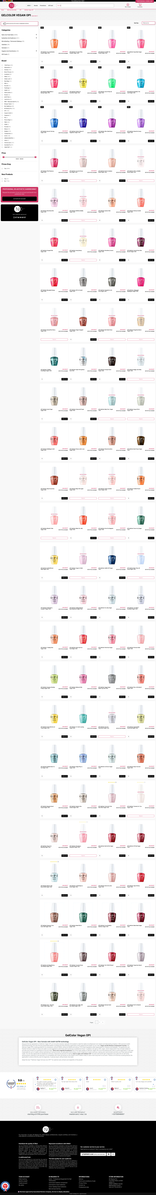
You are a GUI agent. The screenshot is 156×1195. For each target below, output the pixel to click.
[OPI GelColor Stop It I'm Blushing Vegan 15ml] (54, 833)
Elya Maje (7, 81)
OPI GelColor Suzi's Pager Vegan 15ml (47, 410)
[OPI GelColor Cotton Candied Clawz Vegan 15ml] (112, 476)
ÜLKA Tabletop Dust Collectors (57, 1187)
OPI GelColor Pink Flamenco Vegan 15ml (47, 172)
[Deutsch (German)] (7, 0)
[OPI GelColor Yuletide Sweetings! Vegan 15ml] (54, 357)
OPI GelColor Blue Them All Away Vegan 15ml (133, 569)
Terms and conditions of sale (87, 1181)
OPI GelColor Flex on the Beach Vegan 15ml (134, 688)
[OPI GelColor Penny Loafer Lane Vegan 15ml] (83, 436)
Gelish (7, 90)
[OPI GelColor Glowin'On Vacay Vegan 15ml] (141, 118)
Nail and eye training (55, 1189)
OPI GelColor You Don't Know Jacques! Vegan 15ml (76, 966)
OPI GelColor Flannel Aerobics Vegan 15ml (105, 449)
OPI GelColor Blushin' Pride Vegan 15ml (47, 529)
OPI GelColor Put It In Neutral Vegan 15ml (134, 1005)
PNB (7, 122)
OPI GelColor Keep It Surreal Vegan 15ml (133, 767)
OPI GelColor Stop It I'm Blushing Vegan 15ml (46, 847)
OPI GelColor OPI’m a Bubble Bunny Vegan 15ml (133, 172)
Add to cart (64, 61)
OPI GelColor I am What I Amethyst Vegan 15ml (133, 608)
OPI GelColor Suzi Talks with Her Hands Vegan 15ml (76, 1005)
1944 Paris (8, 65)
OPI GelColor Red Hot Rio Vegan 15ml (105, 847)
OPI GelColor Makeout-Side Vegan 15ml (76, 688)
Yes (7, 168)
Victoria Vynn (9, 142)
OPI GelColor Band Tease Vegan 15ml (134, 449)
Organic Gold (8, 113)
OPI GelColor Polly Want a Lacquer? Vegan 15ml (46, 608)
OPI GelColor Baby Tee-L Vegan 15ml (105, 410)
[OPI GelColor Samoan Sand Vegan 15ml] (112, 992)
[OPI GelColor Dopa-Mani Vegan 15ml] (141, 39)
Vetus (6, 140)
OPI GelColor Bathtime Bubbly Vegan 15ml (76, 211)
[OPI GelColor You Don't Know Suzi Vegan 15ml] (83, 158)
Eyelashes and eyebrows (10, 38)
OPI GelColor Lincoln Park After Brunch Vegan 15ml (134, 251)
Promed (7, 126)
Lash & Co (8, 99)
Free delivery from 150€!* (77, 0)
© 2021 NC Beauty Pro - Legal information (78, 1193)
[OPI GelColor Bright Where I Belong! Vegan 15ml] (54, 79)
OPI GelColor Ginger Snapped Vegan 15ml (76, 330)
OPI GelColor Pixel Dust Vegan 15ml (105, 648)
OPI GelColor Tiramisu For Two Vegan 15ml (134, 807)
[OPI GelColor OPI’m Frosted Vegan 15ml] (83, 277)
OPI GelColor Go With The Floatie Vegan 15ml (104, 52)
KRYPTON (7, 97)
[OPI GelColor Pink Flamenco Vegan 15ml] (54, 158)
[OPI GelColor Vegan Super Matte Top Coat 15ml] (112, 674)
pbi (6, 117)
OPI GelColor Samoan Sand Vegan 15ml (104, 1005)
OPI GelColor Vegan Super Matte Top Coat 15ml (104, 688)
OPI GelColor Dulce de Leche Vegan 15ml (105, 886)
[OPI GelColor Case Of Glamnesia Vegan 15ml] (112, 714)
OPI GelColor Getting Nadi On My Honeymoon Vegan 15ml (76, 608)
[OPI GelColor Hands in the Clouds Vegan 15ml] (83, 793)
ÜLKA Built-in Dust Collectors (57, 1184)
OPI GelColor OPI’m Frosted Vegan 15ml (76, 291)
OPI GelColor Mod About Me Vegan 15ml (47, 211)
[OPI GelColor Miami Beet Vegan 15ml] (141, 912)
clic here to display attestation (60, 1191)
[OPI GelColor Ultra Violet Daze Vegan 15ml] (112, 118)
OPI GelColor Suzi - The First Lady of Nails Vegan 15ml (47, 1005)
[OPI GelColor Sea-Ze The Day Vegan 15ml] (54, 118)
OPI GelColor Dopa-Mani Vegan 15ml (134, 52)
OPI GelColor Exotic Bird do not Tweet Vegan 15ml (48, 727)
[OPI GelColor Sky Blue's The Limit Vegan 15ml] (141, 79)
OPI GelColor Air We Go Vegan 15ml (105, 767)
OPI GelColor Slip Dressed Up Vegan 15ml (47, 489)
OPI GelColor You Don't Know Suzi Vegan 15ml (76, 172)
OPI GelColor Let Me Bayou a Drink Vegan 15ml (76, 886)
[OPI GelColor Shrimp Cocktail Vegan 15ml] (141, 198)
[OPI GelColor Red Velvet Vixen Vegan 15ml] (112, 317)
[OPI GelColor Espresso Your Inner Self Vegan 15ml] (54, 912)
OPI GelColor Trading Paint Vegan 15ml (47, 648)
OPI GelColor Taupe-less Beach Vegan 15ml (134, 966)
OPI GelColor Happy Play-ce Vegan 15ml (76, 767)
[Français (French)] (3, 0)
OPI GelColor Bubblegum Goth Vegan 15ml (48, 449)
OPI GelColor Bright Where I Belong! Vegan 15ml (47, 92)
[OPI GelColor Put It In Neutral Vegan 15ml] (141, 992)
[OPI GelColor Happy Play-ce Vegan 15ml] (83, 754)
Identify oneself (23, 1181)
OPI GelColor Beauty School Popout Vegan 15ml (47, 807)
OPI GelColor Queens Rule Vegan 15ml (104, 211)
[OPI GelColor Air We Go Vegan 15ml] (112, 754)
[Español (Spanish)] (10, 0)
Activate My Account (19, 198)
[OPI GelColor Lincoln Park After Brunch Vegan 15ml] (141, 237)
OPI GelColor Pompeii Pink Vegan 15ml (47, 251)
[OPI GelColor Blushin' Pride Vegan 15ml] (54, 515)
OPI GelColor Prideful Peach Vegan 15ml (133, 489)
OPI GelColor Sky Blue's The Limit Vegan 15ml (133, 92)
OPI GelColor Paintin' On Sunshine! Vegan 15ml (75, 92)
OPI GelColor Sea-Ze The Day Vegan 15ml (47, 132)
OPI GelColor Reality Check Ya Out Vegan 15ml (48, 767)
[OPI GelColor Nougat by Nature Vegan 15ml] (141, 317)
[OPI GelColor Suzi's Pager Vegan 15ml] (54, 396)
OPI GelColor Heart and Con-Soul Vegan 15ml (76, 648)
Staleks (7, 131)
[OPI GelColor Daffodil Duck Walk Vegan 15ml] (54, 555)
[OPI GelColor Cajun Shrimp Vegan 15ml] (141, 873)
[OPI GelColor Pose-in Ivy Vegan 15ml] (141, 515)
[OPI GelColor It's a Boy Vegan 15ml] (112, 595)
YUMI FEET (8, 147)
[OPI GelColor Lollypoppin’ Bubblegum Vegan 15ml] (141, 277)
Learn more (34, 15)
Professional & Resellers (144, 1)
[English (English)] (5, 0)
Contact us (82, 1185)
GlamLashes (8, 92)
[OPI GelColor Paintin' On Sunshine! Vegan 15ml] (83, 79)
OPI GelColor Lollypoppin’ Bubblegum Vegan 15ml (133, 291)
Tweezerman (8, 133)
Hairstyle (5, 48)
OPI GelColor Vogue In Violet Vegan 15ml (76, 569)
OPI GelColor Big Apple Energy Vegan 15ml (48, 291)
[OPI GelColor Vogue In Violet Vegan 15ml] (83, 555)
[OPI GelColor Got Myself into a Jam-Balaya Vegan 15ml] (54, 952)
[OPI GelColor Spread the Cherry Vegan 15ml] (54, 317)
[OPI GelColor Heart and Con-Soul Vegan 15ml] (83, 634)
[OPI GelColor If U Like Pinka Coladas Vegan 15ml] (83, 39)
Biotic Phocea (9, 72)
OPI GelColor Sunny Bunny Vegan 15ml (76, 251)
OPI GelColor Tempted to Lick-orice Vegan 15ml (105, 291)
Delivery (81, 1179)
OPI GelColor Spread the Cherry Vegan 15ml (48, 330)
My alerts (21, 1185)
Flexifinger (7, 88)
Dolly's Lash (8, 78)
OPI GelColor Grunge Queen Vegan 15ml (104, 370)
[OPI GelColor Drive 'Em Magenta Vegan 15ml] (112, 515)
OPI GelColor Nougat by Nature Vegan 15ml (134, 330)
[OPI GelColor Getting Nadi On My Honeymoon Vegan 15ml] (83, 595)
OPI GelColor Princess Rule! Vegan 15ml (133, 648)
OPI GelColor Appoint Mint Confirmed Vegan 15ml (133, 727)
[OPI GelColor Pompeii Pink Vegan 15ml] (54, 237)
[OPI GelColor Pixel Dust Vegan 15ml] (112, 634)
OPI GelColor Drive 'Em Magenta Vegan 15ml (105, 529)
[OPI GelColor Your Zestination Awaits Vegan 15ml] (54, 39)
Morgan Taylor (9, 104)
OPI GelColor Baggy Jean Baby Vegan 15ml (134, 370)
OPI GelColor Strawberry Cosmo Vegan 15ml (105, 251)
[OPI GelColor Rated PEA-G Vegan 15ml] (83, 912)
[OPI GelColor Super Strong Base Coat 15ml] (83, 357)
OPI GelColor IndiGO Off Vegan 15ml (105, 569)
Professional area (84, 1187)
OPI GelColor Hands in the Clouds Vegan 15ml (75, 807)
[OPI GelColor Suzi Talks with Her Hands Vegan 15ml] (83, 992)
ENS (6, 83)
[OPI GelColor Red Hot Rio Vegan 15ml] (112, 833)
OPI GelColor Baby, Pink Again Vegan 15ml (76, 489)
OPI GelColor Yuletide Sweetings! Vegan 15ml (46, 370)
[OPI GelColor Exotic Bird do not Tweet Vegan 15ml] (54, 714)
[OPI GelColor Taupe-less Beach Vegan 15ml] (141, 952)
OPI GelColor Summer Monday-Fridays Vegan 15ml (48, 688)
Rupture (83, 180)
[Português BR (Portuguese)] (9, 0)
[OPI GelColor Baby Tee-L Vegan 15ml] (112, 396)
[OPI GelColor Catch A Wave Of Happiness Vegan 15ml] (83, 118)
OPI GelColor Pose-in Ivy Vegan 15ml (134, 529)
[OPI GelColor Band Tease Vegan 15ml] (141, 436)
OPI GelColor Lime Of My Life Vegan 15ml (105, 92)
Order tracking (23, 1179)
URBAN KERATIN (9, 138)
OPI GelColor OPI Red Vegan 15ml (133, 847)
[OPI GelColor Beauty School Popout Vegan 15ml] (54, 793)
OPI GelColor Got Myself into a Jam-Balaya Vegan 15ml (48, 966)
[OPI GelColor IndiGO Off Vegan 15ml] (112, 555)
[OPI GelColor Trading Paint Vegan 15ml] (54, 634)
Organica (7, 115)
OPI (6, 110)
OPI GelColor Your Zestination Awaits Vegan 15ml (48, 52)
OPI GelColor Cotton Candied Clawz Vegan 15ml (105, 489)
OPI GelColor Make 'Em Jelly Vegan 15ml (76, 529)
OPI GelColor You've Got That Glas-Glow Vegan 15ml (105, 807)
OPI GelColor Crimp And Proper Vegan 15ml (77, 410)
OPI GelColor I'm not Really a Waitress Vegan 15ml (104, 926)
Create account (23, 1183)
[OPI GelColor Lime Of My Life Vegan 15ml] (112, 79)
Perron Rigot (8, 120)
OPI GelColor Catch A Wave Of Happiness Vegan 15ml (77, 132)
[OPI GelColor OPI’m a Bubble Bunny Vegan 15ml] (141, 158)
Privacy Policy (83, 1183)
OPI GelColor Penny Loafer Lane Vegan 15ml (77, 449)
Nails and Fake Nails (10, 35)
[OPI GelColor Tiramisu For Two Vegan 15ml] (141, 793)
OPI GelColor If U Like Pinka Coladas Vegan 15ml (76, 52)
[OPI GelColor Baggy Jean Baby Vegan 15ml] (141, 357)
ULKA (7, 135)
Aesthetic (6, 44)
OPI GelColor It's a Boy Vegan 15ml (105, 608)
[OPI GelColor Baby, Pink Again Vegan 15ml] (83, 476)
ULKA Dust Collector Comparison (58, 1182)
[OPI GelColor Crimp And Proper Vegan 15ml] (83, 396)
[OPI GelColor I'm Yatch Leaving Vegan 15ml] (83, 714)
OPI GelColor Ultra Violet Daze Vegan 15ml (105, 132)
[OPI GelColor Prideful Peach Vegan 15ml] (141, 476)
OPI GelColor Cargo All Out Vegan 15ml (133, 410)
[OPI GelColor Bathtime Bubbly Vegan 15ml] (83, 198)
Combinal (7, 74)
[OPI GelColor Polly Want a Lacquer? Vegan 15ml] (54, 595)
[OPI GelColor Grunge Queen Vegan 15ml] (112, 357)
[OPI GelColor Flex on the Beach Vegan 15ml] (141, 674)
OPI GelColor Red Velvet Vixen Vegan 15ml (105, 330)
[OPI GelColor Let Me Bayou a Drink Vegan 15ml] (83, 873)
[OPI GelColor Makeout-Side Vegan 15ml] (83, 674)
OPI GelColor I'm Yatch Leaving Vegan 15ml (77, 727)
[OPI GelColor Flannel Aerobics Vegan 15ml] (112, 436)
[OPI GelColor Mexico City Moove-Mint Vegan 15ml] (54, 873)
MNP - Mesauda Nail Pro (11, 101)
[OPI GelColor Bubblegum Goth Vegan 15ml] (54, 436)
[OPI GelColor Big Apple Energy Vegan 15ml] (54, 277)
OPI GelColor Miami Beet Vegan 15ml (134, 926)
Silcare (7, 129)
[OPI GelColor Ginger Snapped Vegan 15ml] (83, 317)
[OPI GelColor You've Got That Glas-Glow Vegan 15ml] (112, 793)
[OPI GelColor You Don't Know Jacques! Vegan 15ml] (83, 952)
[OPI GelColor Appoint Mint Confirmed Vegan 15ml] (141, 714)
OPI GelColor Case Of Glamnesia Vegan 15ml (103, 727)
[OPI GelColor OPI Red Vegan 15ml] (141, 833)
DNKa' (7, 76)
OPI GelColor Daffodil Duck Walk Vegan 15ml (47, 569)
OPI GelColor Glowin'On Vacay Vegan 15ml (134, 132)
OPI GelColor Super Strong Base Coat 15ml (77, 370)
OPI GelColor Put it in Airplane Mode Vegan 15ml (105, 172)
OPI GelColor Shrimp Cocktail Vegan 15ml (134, 211)
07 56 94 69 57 (20, 217)
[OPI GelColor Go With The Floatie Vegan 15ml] (112, 39)
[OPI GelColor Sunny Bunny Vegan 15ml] (83, 237)
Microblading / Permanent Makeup (13, 41)
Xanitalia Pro (8, 145)
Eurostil (7, 85)
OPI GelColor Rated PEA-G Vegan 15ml (76, 926)
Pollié (6, 124)
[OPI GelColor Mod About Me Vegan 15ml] (54, 198)
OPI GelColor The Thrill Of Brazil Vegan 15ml (105, 966)
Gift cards (5, 54)
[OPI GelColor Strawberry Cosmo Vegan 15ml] (112, 237)
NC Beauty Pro (9, 108)
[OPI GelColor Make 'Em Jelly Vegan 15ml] (83, 515)
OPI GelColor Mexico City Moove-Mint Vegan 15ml (46, 886)
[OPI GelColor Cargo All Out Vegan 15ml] (141, 396)
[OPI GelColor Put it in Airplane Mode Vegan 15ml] (112, 158)
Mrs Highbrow (9, 106)
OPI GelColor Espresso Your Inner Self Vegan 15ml (47, 926)
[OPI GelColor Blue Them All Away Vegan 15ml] (141, 555)
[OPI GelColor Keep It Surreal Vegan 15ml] (141, 754)
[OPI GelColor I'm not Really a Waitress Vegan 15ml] (112, 912)
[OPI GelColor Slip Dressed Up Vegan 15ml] (54, 476)
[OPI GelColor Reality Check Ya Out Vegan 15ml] (54, 754)
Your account (24, 1177)
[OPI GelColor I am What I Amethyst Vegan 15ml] (141, 595)
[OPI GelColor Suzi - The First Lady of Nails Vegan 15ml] (54, 992)
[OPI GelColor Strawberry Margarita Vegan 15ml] (83, 833)
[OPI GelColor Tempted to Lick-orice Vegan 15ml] (112, 277)
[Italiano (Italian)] (12, 0)
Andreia (7, 69)
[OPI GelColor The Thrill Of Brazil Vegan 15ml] (112, 952)
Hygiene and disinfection (10, 51)
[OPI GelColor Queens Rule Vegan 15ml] (112, 198)
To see (54, 46)
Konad (7, 94)
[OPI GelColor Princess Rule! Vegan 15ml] (141, 634)
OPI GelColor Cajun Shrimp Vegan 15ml (133, 886)
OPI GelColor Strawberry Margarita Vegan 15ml (75, 847)
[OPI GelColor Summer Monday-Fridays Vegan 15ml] (54, 674)
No (6, 181)
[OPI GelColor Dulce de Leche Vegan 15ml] (112, 873)
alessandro (8, 67)
